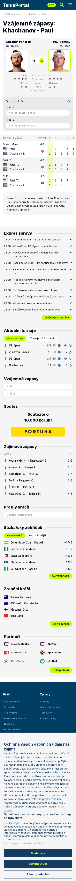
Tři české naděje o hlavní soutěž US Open (38, 296)
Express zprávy (48, 718)
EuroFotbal (18, 661)
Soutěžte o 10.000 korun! (38, 417)
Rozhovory (46, 712)
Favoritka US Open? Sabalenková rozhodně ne (39, 271)
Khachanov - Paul (37, 14)
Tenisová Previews (50, 707)
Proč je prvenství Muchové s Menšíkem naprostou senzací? (36, 281)
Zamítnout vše (38, 863)
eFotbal (52, 661)
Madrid (7, 160)
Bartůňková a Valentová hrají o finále (35, 290)
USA (67, 45)
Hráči (7, 694)
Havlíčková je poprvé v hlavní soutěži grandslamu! (35, 254)
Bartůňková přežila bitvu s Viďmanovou (37, 309)
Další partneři (61, 669)
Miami (6, 175)
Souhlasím (38, 853)
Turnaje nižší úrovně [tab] (42, 338)
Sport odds (54, 652)
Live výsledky (20, 643)
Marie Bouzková (11, 729)
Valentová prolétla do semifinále (32, 303)
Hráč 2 (10, 119)
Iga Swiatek (9, 723)
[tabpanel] (38, 355)
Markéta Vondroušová (14, 718)
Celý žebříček (60, 575)
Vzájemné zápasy (14, 14)
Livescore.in (19, 652)
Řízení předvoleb (38, 874)
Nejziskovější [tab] (14, 535)
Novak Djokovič (11, 701)
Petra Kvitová (10, 712)
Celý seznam (61, 623)
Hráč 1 (10, 107)
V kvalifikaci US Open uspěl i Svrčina (35, 246)
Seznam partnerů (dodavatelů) (24, 843)
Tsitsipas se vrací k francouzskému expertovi (40, 262)
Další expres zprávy (57, 317)
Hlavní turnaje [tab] (15, 338)
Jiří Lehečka (9, 707)
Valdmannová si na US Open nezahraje (37, 239)
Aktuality (44, 701)
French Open (10, 144)
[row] (38, 149)
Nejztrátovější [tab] (37, 535)
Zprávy (52, 643)
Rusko (15, 45)
